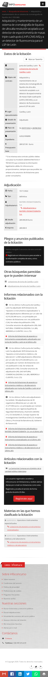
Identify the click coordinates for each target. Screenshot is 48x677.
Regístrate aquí (24, 498)
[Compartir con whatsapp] (36, 674)
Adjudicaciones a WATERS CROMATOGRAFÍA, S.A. (30, 211)
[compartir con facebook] (12, 674)
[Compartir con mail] (4, 674)
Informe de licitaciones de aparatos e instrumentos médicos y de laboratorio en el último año (22, 448)
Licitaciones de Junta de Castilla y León (28, 70)
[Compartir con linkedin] (20, 674)
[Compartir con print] (44, 674)
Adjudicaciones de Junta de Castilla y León (24, 286)
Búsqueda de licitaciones (18, 11)
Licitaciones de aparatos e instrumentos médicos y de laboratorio (24, 543)
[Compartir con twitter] (28, 674)
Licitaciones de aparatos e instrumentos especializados (24, 528)
